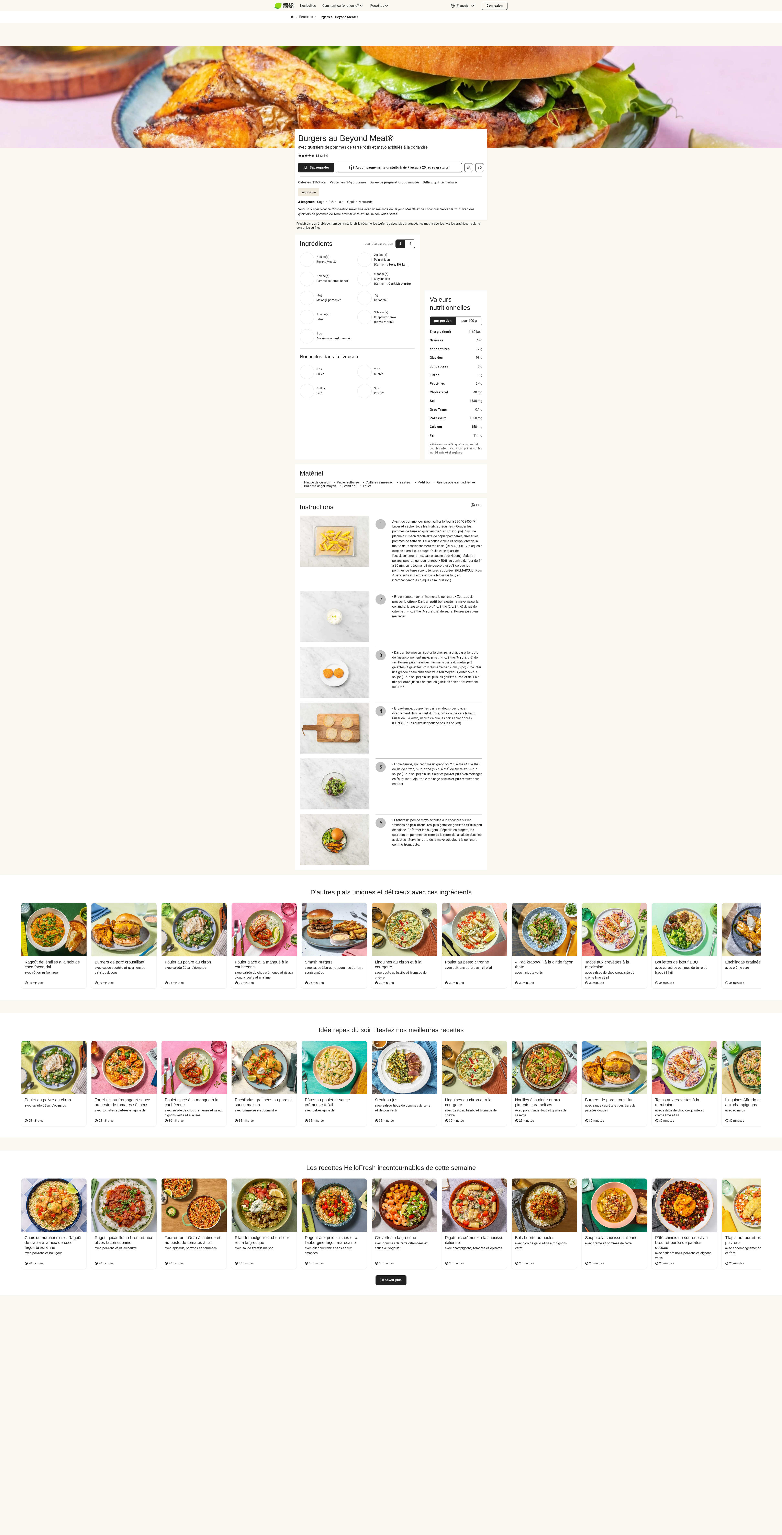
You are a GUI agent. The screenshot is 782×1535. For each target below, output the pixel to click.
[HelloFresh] (284, 6)
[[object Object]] (468, 167)
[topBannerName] (391, 34)
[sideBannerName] (456, 260)
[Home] (292, 17)
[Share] (479, 167)
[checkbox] (299, 155)
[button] (463, 5)
